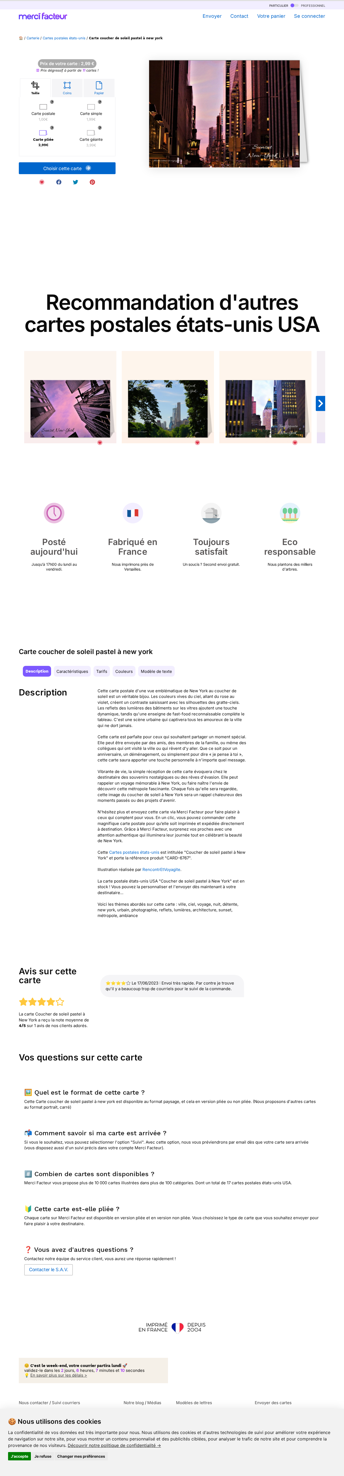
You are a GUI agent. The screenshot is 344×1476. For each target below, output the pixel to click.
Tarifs (101, 671)
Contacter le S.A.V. (48, 1269)
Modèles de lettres (194, 1402)
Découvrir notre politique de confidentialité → (114, 1445)
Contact (239, 16)
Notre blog (134, 1402)
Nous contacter (33, 1402)
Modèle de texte (156, 671)
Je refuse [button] (42, 1456)
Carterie (33, 38)
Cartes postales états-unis (64, 38)
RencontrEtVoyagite (161, 869)
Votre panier (271, 16)
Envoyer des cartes (273, 1402)
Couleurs (124, 671)
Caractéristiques (72, 671)
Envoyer (212, 16)
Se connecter (309, 16)
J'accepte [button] (19, 1456)
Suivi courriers (66, 1402)
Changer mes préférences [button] (81, 1456)
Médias (154, 1402)
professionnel (312, 5)
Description (37, 671)
